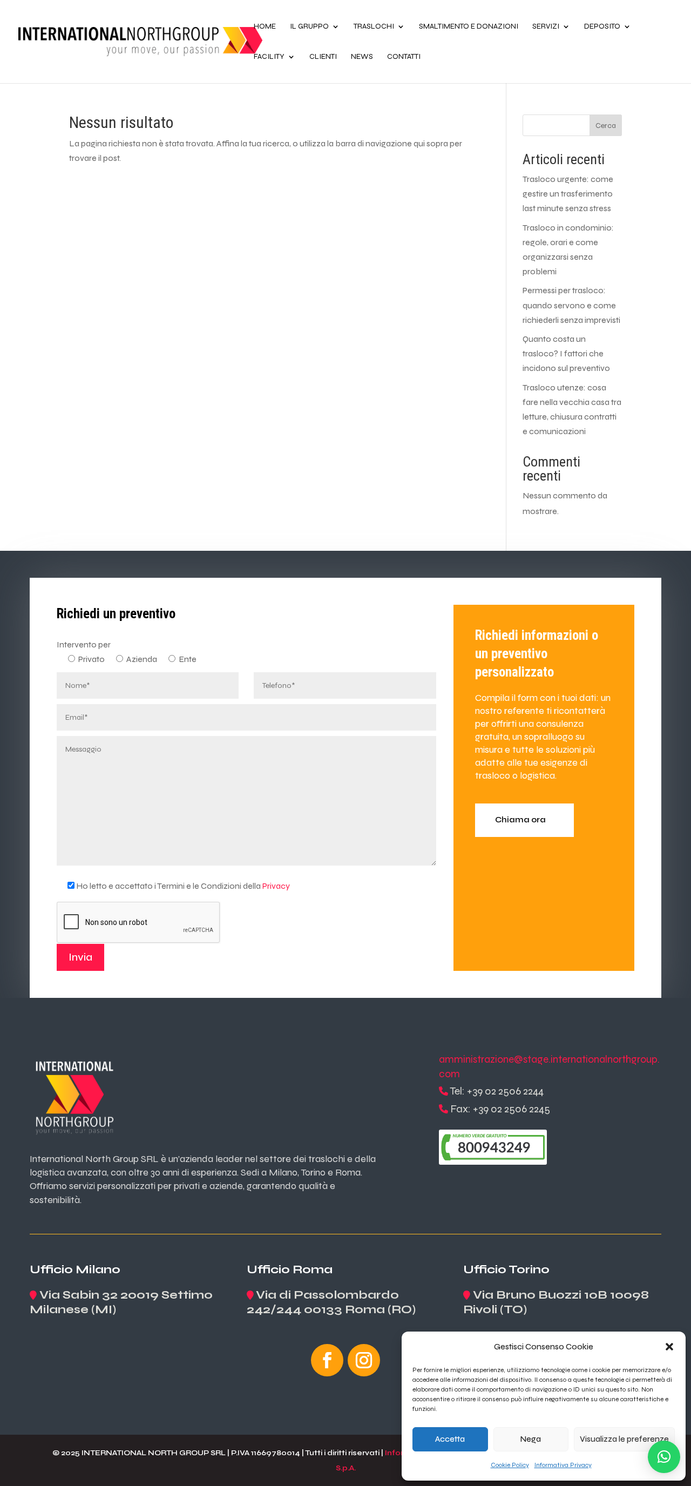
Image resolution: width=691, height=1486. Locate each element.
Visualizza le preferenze (624, 1439)
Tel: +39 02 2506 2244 (497, 1091)
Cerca (605, 125)
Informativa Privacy (563, 1465)
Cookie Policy (510, 1465)
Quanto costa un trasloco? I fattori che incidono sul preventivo (566, 353)
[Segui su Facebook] (327, 1360)
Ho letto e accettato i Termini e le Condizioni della (183, 886)
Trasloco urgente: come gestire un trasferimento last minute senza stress (568, 193)
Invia (80, 957)
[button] (669, 1346)
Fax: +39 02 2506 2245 (500, 1109)
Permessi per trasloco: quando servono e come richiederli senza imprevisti (571, 305)
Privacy (276, 886)
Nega (530, 1439)
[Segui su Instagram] (364, 1360)
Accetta (450, 1439)
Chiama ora (520, 820)
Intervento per (84, 644)
